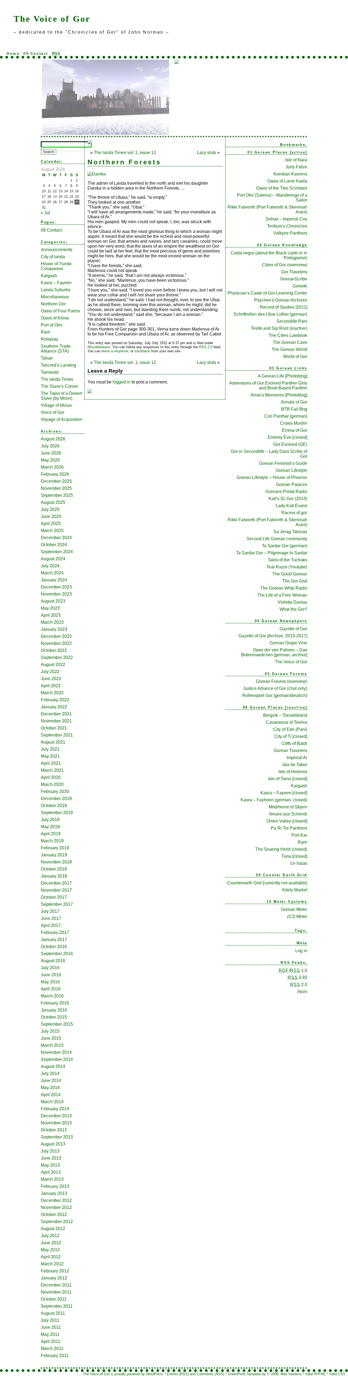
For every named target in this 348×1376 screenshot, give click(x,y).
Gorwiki (300, 286)
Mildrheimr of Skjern (288, 807)
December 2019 (56, 798)
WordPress (154, 1374)
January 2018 (54, 876)
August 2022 (53, 664)
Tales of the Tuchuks (287, 560)
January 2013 (54, 1193)
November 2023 (56, 594)
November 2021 (56, 721)
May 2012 (50, 1249)
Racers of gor (294, 512)
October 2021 (54, 728)
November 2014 (56, 1052)
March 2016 (52, 996)
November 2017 (56, 890)
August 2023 (53, 601)
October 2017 (54, 897)
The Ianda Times (57, 379)
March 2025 (52, 530)
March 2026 (52, 467)
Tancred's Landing (58, 365)
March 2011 (52, 1348)
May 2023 (50, 608)
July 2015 (50, 1031)
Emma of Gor (294, 430)
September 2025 (57, 495)
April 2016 (51, 989)
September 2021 (57, 735)
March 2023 (52, 622)
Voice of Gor (52, 412)
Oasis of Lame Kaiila (287, 181)
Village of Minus (56, 405)
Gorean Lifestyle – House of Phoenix (272, 477)
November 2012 (56, 1207)
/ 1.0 (293, 970)
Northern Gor (53, 304)
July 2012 (50, 1235)
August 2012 (53, 1228)
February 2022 (55, 699)
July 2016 (50, 967)
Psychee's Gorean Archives (280, 300)
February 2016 (55, 1003)
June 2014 (51, 1080)
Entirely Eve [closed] (287, 437)
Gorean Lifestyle (291, 470)
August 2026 (53, 439)
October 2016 (54, 946)
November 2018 (56, 862)
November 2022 (56, 643)
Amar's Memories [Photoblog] (279, 395)
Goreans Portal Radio (286, 491)
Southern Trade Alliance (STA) (56, 348)
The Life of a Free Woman (282, 595)
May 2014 (50, 1087)
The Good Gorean (289, 574)
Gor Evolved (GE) (290, 444)
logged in (121, 382)
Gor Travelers (294, 272)
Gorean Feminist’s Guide (283, 463)
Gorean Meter (294, 909)
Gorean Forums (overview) (281, 681)
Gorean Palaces (291, 484)
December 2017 (56, 883)
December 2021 (56, 714)
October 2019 (54, 805)
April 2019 (51, 833)
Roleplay (49, 339)
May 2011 (50, 1334)
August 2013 (53, 1144)
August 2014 (53, 1066)
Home (13, 54)
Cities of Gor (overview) (284, 265)
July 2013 (50, 1151)
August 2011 (53, 1313)
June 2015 (51, 1038)
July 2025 (50, 509)
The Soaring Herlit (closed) (281, 849)
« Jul (45, 212)
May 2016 (50, 982)
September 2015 (57, 1024)
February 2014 (55, 1108)
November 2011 (56, 1292)
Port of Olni (51, 325)
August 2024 (53, 558)
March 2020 (52, 784)
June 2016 (51, 974)
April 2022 (51, 685)
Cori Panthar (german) (285, 416)
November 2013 (56, 1123)
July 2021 (50, 749)
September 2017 (57, 904)
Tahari (47, 358)
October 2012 (54, 1214)
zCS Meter (297, 916)
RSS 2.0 (205, 347)
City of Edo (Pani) (290, 729)
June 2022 (51, 678)
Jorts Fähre (296, 167)
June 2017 (51, 918)
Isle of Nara (296, 160)
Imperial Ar (297, 757)
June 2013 (51, 1158)
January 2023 (54, 629)
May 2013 (50, 1165)
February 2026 (55, 474)
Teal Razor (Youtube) (286, 567)
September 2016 (57, 953)
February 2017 (55, 932)
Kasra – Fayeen (56, 282)
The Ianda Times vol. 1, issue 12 (125, 152)
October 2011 (54, 1299)
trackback (142, 351)
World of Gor (295, 356)
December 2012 (56, 1200)
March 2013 (52, 1179)
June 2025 (51, 516)
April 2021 (51, 763)
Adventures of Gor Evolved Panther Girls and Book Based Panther (268, 385)
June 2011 (51, 1327)
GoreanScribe (293, 279)
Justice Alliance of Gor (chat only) (275, 688)
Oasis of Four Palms (60, 311)
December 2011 (56, 1285)
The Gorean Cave (290, 342)
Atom (302, 991)
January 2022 (54, 707)
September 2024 (57, 551)
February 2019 (55, 848)
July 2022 (50, 671)
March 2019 (52, 841)
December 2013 (56, 1115)
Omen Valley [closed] (286, 821)
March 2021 (52, 770)
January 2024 (54, 580)
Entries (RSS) (178, 1374)
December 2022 (56, 636)
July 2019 (50, 819)
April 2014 (51, 1094)
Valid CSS (337, 1374)
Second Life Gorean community (277, 538)
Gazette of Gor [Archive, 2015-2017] (272, 635)
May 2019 (50, 826)
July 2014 (50, 1073)
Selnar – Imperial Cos (286, 219)
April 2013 (51, 1172)
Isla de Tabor (294, 764)
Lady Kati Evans (291, 505)
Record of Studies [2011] (283, 307)
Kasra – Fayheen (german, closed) (274, 800)
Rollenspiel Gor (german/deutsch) (274, 695)
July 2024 (50, 566)
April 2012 (51, 1257)
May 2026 (50, 460)
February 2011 (55, 1355)
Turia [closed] (294, 856)
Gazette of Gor (293, 628)
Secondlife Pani (291, 321)
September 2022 (57, 657)
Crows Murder (293, 423)
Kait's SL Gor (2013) (288, 498)
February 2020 (55, 791)
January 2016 (54, 1010)
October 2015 (54, 1017)
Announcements (56, 249)
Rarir (45, 332)
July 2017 (50, 911)
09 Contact (35, 54)
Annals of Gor (294, 402)
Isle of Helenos (292, 771)
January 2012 (54, 1278)
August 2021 (53, 742)
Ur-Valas (298, 863)
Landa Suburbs (55, 289)
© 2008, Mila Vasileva (284, 1374)
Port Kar (299, 835)
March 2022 (52, 692)
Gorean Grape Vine (288, 643)
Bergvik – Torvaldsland (285, 715)
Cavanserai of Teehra (286, 722)
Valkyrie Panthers (290, 233)
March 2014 (52, 1101)
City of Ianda (53, 256)
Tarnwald (49, 372)
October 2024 (54, 544)
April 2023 (51, 615)
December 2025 (56, 481)
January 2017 (54, 939)
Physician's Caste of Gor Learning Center (267, 293)
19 (55, 197)
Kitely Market (294, 890)
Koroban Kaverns (290, 174)
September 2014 (57, 1059)
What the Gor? (293, 609)
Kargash (49, 275)
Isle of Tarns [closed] (287, 778)
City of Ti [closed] (290, 736)
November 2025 (56, 488)
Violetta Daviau (292, 602)
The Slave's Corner (59, 386)
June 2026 (51, 453)
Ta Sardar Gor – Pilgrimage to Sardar (271, 553)
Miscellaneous (55, 297)
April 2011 (50, 1341)
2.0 (298, 984)
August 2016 (53, 960)
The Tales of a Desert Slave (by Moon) (61, 396)
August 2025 (53, 502)
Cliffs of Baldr (294, 743)
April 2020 (51, 777)
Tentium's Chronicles (287, 226)
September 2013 (57, 1137)
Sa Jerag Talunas (290, 531)
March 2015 (52, 1045)
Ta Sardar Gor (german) (284, 545)
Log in (301, 950)
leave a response (114, 351)
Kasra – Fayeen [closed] (283, 793)
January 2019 (54, 855)
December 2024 (56, 537)
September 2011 (57, 1306)
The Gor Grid (294, 581)
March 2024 (52, 573)
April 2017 (51, 925)
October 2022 (54, 650)
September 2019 (57, 812)
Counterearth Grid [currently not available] (267, 883)
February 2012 (55, 1271)
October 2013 (54, 1130)
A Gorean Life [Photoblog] (282, 376)
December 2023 (56, 587)
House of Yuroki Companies (56, 266)
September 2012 (57, 1221)
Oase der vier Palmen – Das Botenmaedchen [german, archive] (274, 652)
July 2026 (50, 446)
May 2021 (50, 756)
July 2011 (50, 1320)
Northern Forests (124, 162)
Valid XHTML (315, 1374)
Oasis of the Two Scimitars (281, 188)
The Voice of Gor (52, 19)
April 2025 (51, 523)
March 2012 (52, 1264)
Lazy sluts (206, 152)
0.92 (297, 977)
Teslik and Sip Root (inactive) (279, 328)
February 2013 (55, 1186)
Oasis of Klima (55, 318)
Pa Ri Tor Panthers (289, 828)
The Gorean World (289, 349)
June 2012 (51, 1242)
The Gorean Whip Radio (283, 588)
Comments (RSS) (210, 1374)
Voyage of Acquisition (61, 419)
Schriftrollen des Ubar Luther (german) (270, 314)
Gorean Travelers (290, 750)
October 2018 (54, 869)
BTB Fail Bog (294, 409)
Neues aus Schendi (288, 814)
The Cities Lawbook (288, 335)
